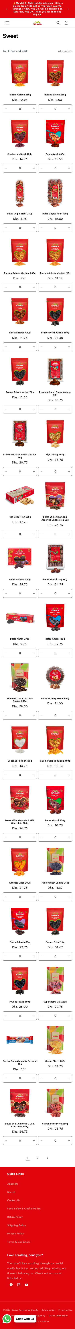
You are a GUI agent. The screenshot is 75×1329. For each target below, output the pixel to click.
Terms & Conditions (19, 1242)
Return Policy (15, 1217)
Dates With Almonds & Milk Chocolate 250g (20, 822)
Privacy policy (65, 1309)
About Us (12, 1184)
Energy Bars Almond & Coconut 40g (20, 1062)
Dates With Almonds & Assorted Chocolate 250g (55, 518)
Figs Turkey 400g (55, 454)
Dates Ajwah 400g (55, 639)
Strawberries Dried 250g (55, 1123)
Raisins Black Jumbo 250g (55, 883)
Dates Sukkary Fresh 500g (55, 698)
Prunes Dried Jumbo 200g (20, 392)
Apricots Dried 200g (20, 883)
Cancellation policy (58, 1315)
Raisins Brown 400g (20, 332)
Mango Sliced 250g (55, 1061)
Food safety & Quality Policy (24, 1208)
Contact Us (13, 1200)
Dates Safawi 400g (20, 942)
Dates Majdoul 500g (20, 579)
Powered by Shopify (28, 1309)
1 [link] (27, 1158)
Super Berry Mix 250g (55, 1002)
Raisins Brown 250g (55, 94)
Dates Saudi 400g (55, 154)
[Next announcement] (68, 9)
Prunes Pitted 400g (19, 1002)
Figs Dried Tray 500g (20, 517)
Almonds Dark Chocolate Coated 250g (20, 700)
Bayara (15, 1309)
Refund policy (48, 1309)
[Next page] (47, 1158)
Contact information (39, 1321)
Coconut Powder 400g (20, 761)
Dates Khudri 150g (55, 820)
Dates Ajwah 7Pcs (19, 639)
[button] (7, 23)
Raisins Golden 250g (20, 94)
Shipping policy (38, 1315)
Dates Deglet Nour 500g (55, 213)
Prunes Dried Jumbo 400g (55, 332)
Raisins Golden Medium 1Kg (55, 273)
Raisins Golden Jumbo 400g (55, 761)
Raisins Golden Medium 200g (20, 273)
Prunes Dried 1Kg (55, 942)
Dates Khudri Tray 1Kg (55, 579)
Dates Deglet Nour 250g (20, 213)
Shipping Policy (16, 1225)
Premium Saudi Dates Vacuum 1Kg (55, 394)
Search (11, 1192)
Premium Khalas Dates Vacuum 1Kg (19, 456)
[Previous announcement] (7, 9)
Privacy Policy (15, 1233)
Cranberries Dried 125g (19, 154)
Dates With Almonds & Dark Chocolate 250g (20, 1125)
